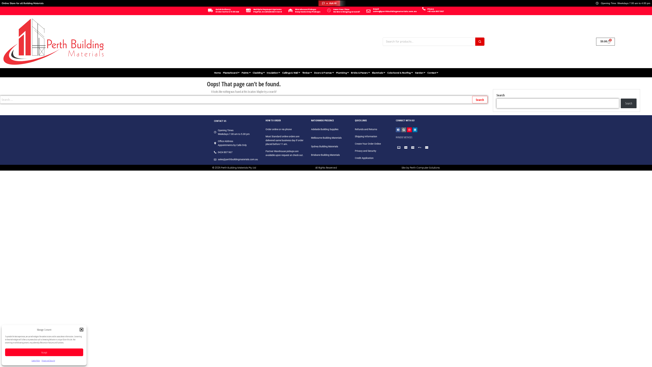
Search (500, 95)
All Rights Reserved (326, 167)
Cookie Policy (36, 360)
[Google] (403, 129)
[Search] (479, 42)
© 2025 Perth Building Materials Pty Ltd (234, 167)
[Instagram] (409, 129)
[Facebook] (398, 129)
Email (376, 9)
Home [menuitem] (217, 73)
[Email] (368, 11)
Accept (44, 352)
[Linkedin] (415, 129)
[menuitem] (231, 73)
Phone (430, 9)
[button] (81, 329)
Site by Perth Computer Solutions (421, 167)
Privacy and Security (48, 360)
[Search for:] (244, 100)
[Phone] (423, 8)
